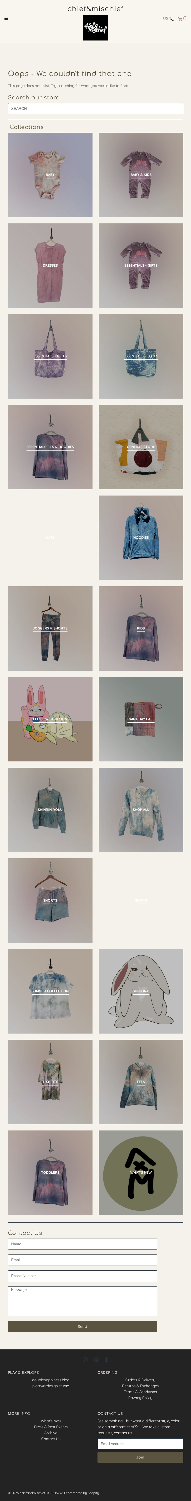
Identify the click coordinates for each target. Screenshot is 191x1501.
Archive (50, 1432)
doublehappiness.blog (50, 1379)
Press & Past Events (51, 1426)
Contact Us (50, 1438)
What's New (51, 1420)
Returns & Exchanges (140, 1385)
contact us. (123, 1432)
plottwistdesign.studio (50, 1385)
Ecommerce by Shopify (81, 1493)
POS (54, 1493)
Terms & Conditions (140, 1391)
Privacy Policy (140, 1397)
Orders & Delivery (140, 1379)
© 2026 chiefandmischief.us (28, 1493)
